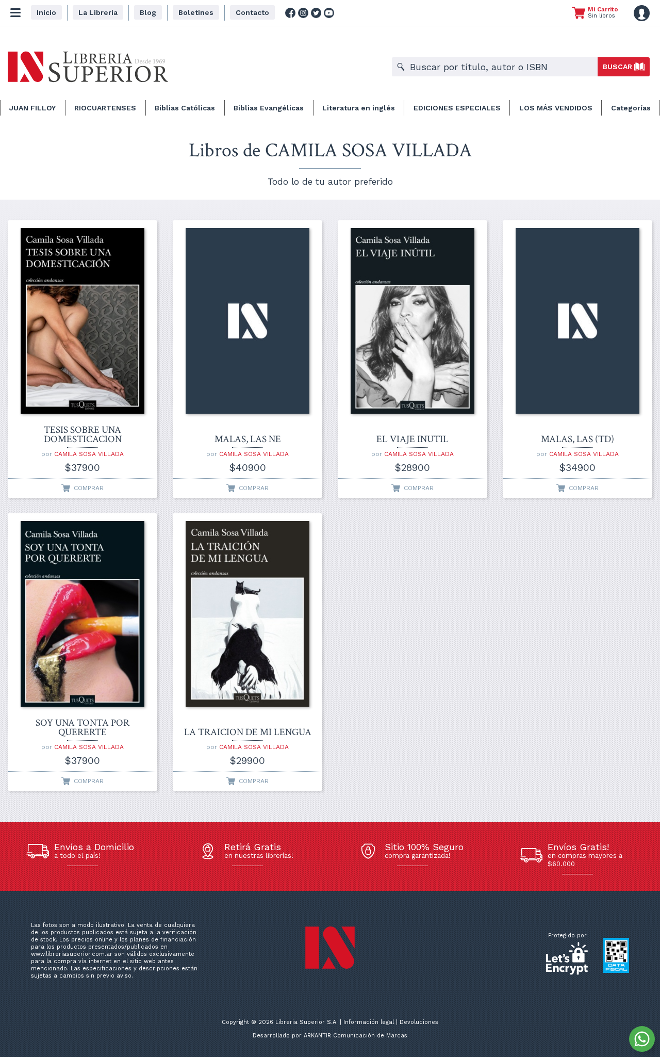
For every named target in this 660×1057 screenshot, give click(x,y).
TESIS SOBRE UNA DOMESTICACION (83, 435)
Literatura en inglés (358, 108)
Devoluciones (419, 1022)
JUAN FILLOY (32, 108)
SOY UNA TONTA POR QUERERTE (82, 728)
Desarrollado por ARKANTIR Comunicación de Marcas (330, 1035)
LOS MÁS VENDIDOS (555, 108)
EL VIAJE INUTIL (412, 439)
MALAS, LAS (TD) (577, 439)
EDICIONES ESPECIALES (457, 108)
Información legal (368, 1022)
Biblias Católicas (185, 108)
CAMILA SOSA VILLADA (89, 454)
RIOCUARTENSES (105, 108)
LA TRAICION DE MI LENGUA (247, 732)
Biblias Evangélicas (269, 108)
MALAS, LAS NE (247, 439)
